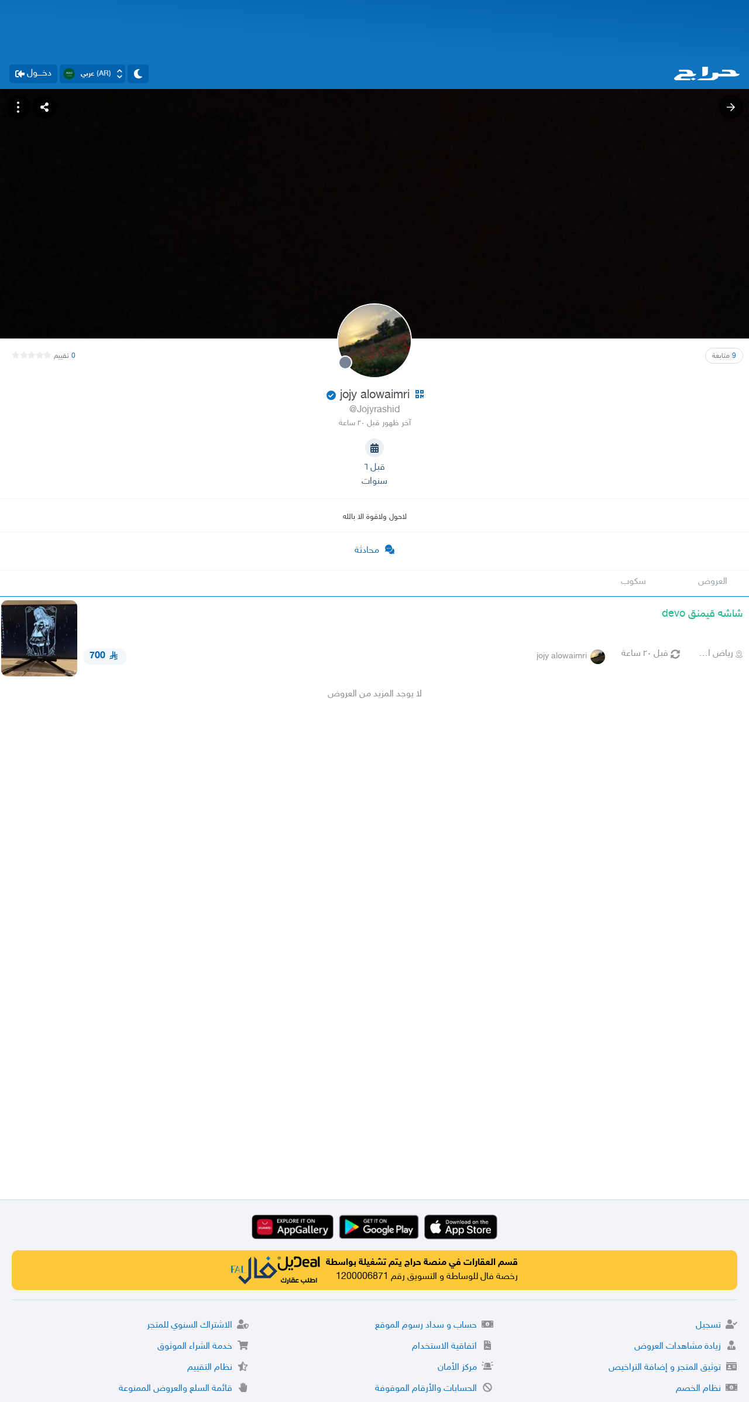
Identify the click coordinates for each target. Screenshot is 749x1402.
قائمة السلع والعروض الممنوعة (175, 1388)
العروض (712, 581)
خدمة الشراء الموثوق (194, 1346)
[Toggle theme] (138, 74)
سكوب (633, 581)
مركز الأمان (457, 1367)
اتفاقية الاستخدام (444, 1346)
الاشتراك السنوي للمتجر (189, 1325)
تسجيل (708, 1325)
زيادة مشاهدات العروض (677, 1346)
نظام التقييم (209, 1367)
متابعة (724, 356)
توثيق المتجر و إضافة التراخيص (665, 1367)
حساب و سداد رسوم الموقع (426, 1325)
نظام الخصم (698, 1388)
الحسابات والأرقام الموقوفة (426, 1388)
